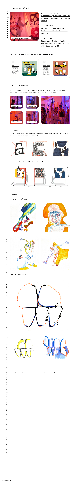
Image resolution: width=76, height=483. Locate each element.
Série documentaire (15, 65)
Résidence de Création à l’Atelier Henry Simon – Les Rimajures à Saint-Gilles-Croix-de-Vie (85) (55, 43)
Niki (69, 373)
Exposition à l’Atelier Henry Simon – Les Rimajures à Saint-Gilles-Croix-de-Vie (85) (54, 30)
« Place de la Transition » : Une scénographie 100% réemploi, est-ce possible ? (15, 70)
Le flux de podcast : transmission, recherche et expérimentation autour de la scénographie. (46, 70)
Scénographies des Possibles (46, 65)
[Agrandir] (36, 14)
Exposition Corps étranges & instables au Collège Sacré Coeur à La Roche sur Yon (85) (55, 18)
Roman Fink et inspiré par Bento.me (26, 373)
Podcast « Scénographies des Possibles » (26, 54)
